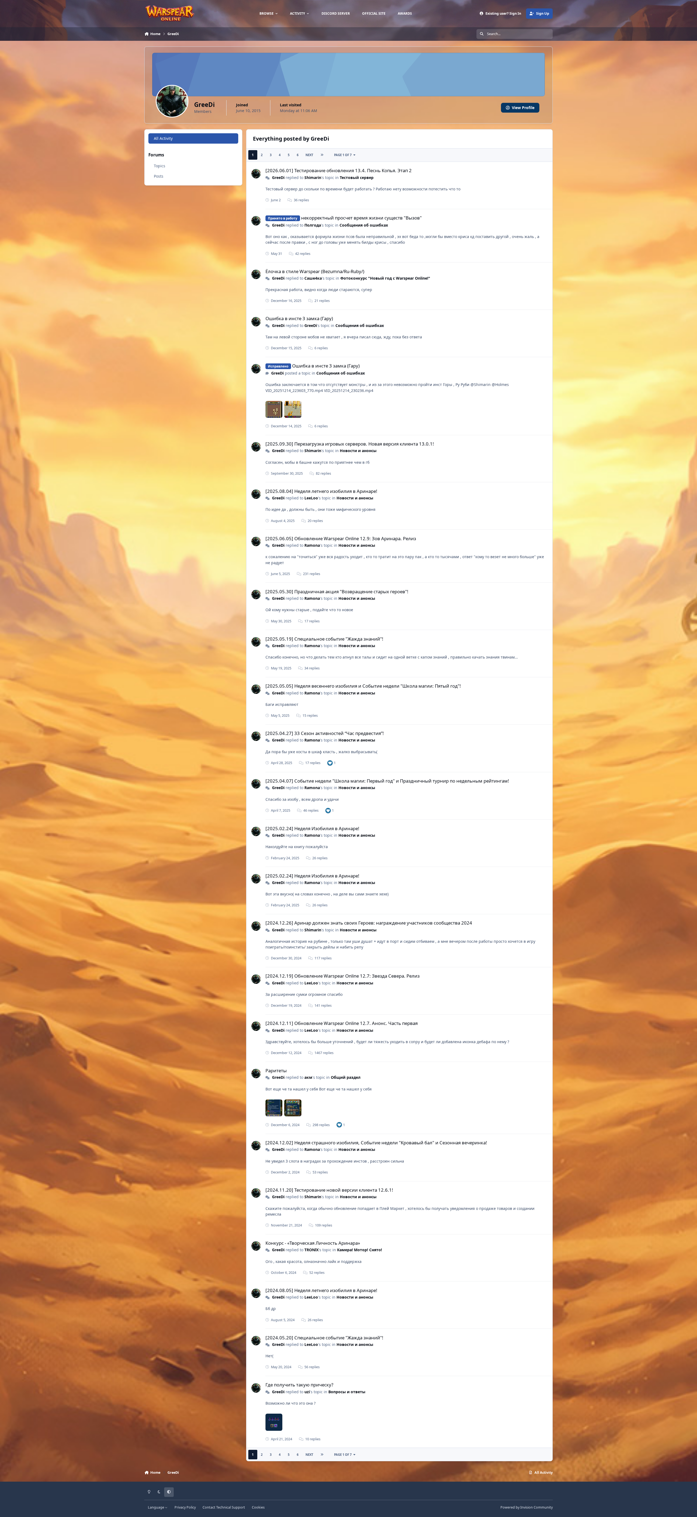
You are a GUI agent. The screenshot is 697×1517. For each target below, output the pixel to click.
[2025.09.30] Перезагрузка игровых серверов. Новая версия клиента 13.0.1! (349, 444)
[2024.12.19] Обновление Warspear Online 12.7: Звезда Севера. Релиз (342, 976)
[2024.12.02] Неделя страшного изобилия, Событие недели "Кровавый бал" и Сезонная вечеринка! (376, 1142)
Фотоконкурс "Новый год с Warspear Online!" (385, 278)
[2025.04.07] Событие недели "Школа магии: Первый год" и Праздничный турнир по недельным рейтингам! (387, 781)
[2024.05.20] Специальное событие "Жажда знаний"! (324, 1337)
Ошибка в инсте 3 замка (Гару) (299, 318)
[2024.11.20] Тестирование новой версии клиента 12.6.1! (329, 1190)
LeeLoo (311, 497)
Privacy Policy (185, 1507)
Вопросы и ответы (346, 1391)
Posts (158, 176)
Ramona (312, 545)
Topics (159, 165)
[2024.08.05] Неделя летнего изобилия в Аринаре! (321, 1290)
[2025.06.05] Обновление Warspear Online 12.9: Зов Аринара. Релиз (340, 538)
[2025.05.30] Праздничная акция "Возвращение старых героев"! (336, 591)
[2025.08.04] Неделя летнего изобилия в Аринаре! (321, 491)
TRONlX (311, 1249)
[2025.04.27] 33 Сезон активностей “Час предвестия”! (324, 733)
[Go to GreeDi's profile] (256, 173)
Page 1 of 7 (342, 155)
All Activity (163, 138)
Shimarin (312, 177)
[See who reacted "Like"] (330, 763)
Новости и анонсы (358, 450)
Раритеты (276, 1070)
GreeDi (278, 177)
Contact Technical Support (224, 1507)
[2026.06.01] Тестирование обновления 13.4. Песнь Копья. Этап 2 (338, 170)
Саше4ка (313, 278)
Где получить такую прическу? (299, 1385)
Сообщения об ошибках (364, 225)
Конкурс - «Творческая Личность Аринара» (312, 1243)
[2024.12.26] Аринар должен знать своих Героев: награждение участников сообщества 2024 (368, 923)
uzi (307, 1391)
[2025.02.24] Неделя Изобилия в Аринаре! (312, 828)
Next (309, 155)
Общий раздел (345, 1077)
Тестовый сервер (357, 177)
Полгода (312, 225)
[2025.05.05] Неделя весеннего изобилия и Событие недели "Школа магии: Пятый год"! (363, 686)
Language (156, 1507)
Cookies (258, 1507)
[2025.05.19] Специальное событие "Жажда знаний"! (324, 639)
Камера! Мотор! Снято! (359, 1249)
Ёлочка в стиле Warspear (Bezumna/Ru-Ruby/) (314, 271)
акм (308, 1077)
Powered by (526, 1507)
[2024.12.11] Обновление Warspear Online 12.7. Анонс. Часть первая (341, 1023)
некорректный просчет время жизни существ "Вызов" (361, 218)
